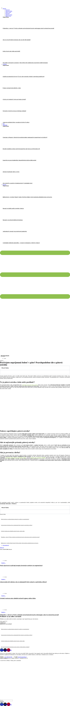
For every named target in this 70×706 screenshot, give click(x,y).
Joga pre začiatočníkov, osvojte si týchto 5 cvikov (16, 122)
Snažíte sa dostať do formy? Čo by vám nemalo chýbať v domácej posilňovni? (23, 76)
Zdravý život (8, 12)
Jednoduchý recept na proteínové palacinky (15, 231)
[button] (2, 547)
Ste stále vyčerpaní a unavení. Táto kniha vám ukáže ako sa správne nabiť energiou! (25, 63)
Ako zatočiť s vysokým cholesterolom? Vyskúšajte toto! (17, 183)
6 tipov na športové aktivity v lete (12, 88)
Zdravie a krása (8, 11)
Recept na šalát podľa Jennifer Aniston (13, 208)
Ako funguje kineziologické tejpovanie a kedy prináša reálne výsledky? (15, 647)
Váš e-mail (2, 621)
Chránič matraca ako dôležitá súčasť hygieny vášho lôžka (13, 531)
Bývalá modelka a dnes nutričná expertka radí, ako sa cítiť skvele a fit (21, 149)
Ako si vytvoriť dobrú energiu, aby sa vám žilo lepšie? (17, 40)
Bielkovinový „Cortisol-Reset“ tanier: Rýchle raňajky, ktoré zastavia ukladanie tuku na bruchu (27, 197)
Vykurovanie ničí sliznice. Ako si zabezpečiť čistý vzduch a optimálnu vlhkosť (16, 525)
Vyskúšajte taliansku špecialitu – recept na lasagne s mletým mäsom (21, 243)
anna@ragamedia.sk (22, 657)
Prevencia (7, 9)
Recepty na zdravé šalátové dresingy (13, 220)
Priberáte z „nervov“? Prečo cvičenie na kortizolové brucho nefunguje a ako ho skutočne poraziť (28, 28)
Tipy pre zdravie (5, 355)
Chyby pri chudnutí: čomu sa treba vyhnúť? (14, 99)
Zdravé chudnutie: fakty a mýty (11, 172)
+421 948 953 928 (8, 657)
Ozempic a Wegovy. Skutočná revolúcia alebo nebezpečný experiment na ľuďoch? (25, 137)
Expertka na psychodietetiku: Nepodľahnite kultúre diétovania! (19, 160)
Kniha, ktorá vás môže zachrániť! (11, 51)
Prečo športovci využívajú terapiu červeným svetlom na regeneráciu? (15, 519)
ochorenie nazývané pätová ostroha (30, 384)
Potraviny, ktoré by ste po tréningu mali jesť (14, 111)
